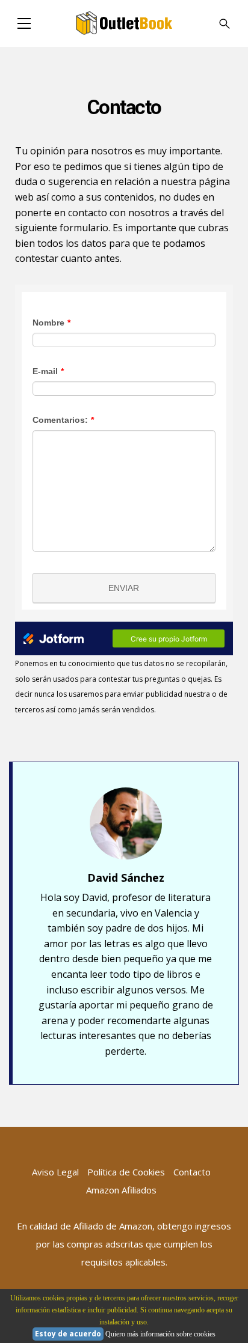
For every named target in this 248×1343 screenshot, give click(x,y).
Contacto (192, 1172)
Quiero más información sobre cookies (160, 1334)
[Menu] (24, 23)
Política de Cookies (126, 1172)
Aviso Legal (55, 1172)
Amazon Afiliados (121, 1190)
